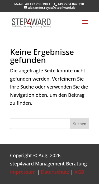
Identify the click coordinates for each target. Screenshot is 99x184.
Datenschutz (55, 172)
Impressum (23, 172)
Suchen (79, 123)
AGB (79, 172)
